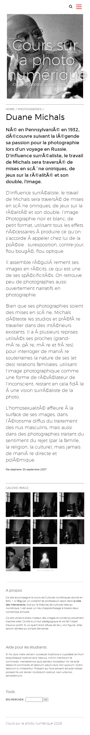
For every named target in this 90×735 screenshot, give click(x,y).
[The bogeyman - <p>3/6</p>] (71, 504)
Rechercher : (15, 699)
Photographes (30, 109)
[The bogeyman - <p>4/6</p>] (18, 531)
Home (10, 109)
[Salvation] (18, 558)
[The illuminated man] (45, 558)
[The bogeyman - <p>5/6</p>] (45, 531)
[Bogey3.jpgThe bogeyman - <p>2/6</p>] (45, 504)
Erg (20, 601)
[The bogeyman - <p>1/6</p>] (18, 504)
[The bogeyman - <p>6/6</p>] (71, 531)
